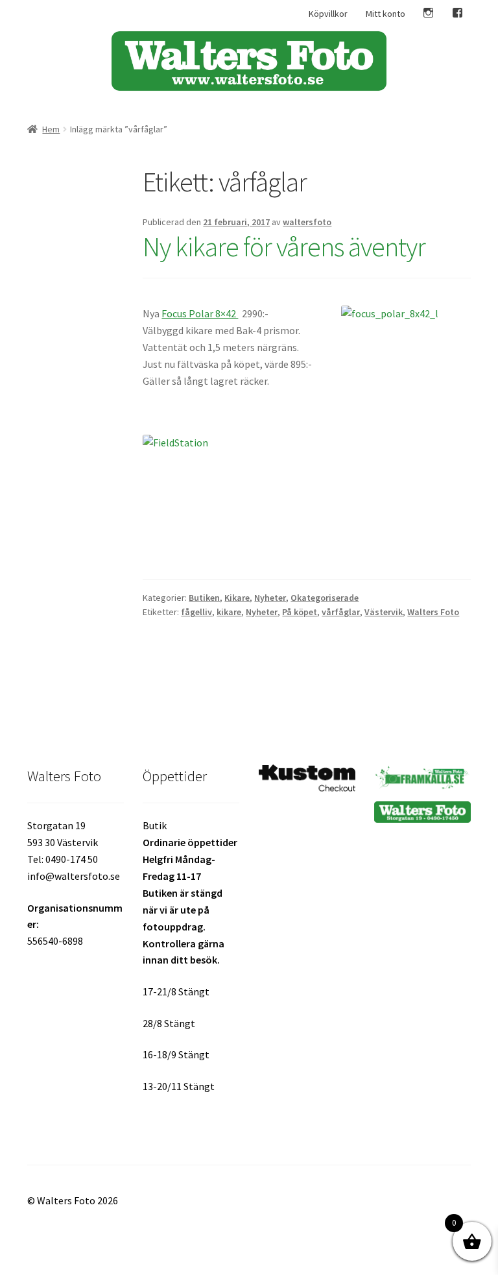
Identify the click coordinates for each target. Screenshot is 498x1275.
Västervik (383, 612)
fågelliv (196, 612)
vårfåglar (341, 612)
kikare (229, 612)
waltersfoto (307, 222)
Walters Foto (433, 612)
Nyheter (270, 597)
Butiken (204, 597)
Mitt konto (385, 13)
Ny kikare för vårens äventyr (284, 246)
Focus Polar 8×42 (199, 313)
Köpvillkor (328, 13)
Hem (51, 129)
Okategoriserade (324, 597)
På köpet (299, 612)
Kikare (237, 597)
